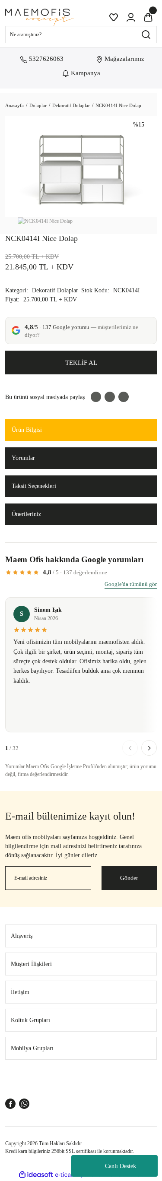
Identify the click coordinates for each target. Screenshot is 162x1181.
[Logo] (39, 17)
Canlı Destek (120, 1166)
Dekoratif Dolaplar (55, 290)
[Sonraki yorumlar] (149, 748)
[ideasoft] (36, 1175)
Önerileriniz (26, 514)
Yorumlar (23, 458)
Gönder (129, 878)
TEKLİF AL (81, 362)
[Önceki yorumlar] (130, 748)
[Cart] (148, 17)
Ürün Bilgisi (27, 430)
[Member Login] (131, 17)
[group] (81, 667)
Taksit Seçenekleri (34, 486)
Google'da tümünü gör (131, 584)
